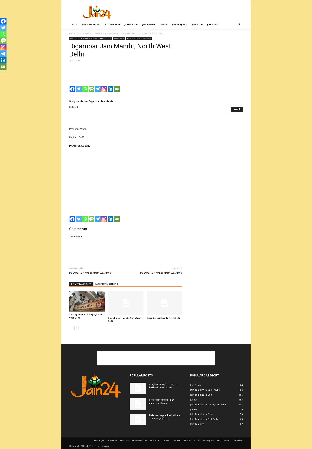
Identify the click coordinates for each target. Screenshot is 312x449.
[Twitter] (79, 89)
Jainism (164, 24)
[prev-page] (71, 328)
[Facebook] (72, 89)
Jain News (212, 24)
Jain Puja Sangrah (206, 440)
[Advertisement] (183, 12)
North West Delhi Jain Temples (139, 38)
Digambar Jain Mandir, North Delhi (163, 318)
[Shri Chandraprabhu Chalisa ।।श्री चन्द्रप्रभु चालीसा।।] (138, 419)
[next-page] (76, 328)
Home (75, 24)
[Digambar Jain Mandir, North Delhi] (164, 303)
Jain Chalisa (189, 440)
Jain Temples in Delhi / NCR (90, 33)
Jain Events (112, 440)
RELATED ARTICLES (81, 284)
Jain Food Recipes (139, 440)
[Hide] (1, 73)
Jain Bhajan (178, 24)
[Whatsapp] (85, 89)
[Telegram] (98, 89)
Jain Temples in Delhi (114, 33)
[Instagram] (104, 89)
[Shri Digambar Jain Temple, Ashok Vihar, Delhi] (87, 301)
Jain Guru (130, 24)
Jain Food (197, 24)
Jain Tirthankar (90, 24)
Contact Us (238, 440)
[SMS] (91, 89)
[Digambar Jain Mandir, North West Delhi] (125, 303)
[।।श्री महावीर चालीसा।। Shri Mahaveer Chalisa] (138, 404)
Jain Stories (148, 24)
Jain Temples (110, 24)
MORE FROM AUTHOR (106, 284)
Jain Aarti (177, 440)
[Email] (117, 89)
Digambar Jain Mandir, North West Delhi (90, 272)
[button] (239, 24)
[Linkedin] (110, 89)
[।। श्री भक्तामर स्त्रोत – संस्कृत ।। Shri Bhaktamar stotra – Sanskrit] (138, 388)
